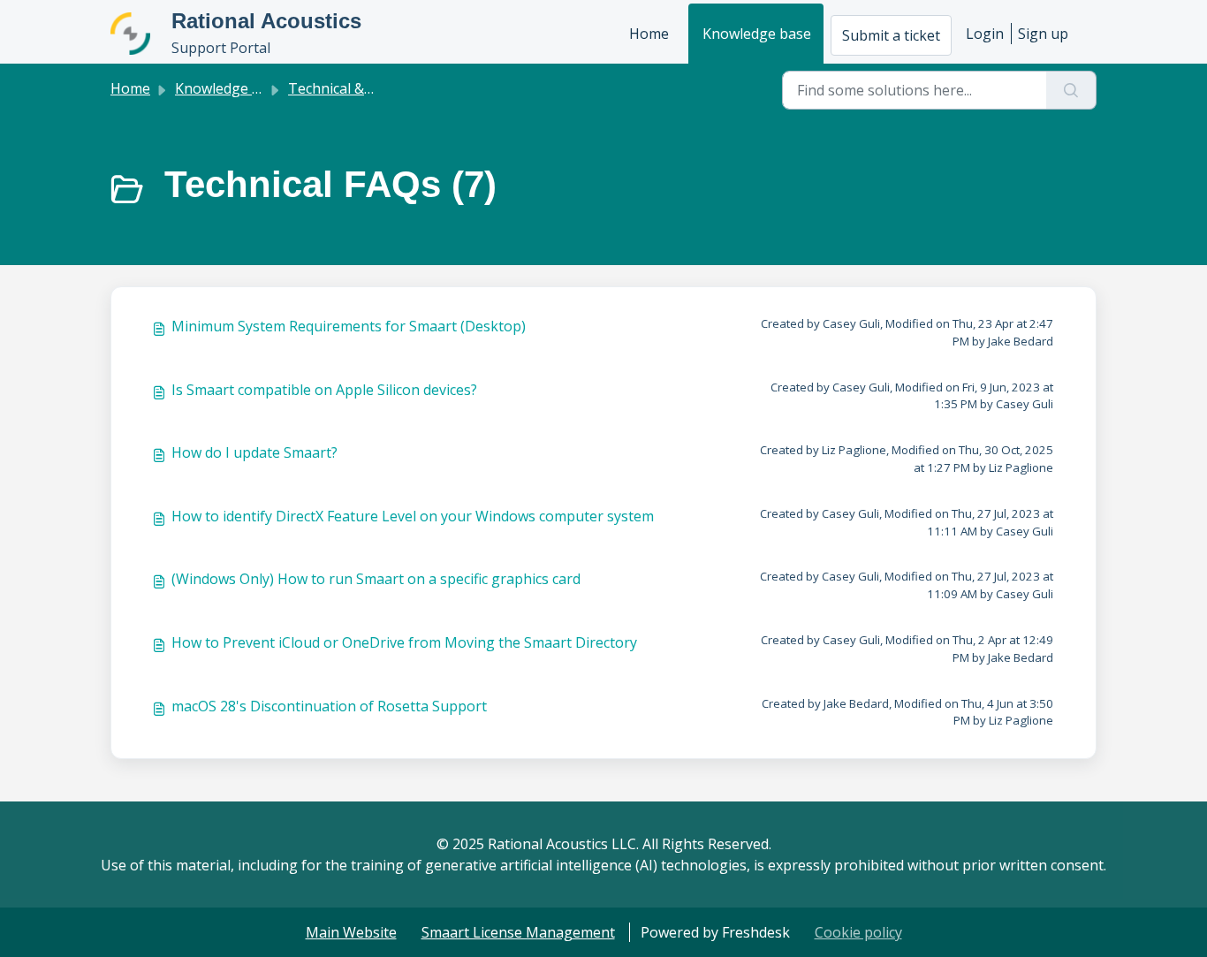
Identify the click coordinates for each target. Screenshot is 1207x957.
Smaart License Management (518, 932)
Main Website (351, 932)
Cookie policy (858, 932)
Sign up (1043, 33)
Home (649, 33)
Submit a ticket (891, 35)
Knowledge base (756, 33)
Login (985, 33)
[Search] (1071, 90)
